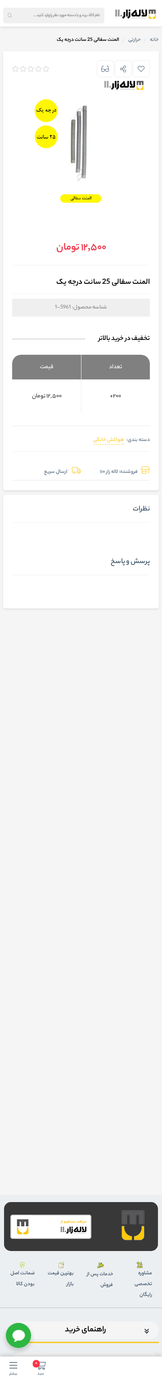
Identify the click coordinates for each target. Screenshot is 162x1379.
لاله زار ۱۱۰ (109, 472)
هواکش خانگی (108, 440)
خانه (154, 40)
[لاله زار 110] (135, 14)
